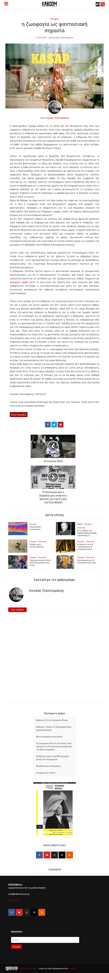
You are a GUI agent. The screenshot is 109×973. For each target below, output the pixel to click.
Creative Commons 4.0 (28, 968)
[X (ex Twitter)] (54, 855)
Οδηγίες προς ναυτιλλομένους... (37, 545)
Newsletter (16, 931)
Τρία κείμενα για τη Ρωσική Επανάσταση (86, 561)
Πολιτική (81, 527)
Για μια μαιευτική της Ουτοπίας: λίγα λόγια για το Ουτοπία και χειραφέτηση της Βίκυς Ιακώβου (54, 746)
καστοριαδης (19, 414)
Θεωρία (54, 18)
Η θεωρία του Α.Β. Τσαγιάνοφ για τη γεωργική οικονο (85, 546)
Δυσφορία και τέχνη (45, 772)
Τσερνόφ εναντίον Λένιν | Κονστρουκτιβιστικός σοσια (40, 562)
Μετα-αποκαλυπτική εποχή (49, 736)
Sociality (72, 968)
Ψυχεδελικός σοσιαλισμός (35, 528)
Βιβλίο (80, 524)
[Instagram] (62, 855)
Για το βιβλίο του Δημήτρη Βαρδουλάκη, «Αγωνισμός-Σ (87, 533)
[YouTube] (47, 855)
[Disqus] (54, 660)
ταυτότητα (13, 900)
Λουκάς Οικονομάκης (62, 37)
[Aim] (69, 855)
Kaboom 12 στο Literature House (52, 720)
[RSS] (41, 912)
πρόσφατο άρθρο (20, 282)
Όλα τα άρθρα (17, 609)
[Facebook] (39, 855)
